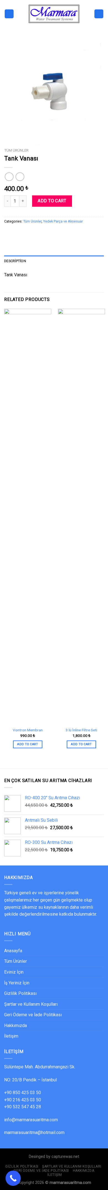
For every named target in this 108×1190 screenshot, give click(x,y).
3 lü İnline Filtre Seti (81, 730)
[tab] (54, 261)
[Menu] (9, 14)
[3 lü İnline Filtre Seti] (81, 516)
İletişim (11, 1036)
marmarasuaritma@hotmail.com (34, 1132)
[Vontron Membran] (27, 516)
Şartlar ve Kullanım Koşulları (31, 1004)
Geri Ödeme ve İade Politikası (33, 1014)
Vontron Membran (28, 730)
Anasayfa (13, 950)
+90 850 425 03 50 (22, 1092)
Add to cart (52, 200)
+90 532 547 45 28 (22, 1106)
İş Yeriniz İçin (16, 982)
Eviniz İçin (14, 972)
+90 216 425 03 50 (22, 1099)
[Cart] (98, 14)
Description (15, 261)
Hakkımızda (15, 1025)
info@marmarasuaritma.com (31, 1119)
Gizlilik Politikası (20, 993)
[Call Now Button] (13, 1178)
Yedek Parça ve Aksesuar (63, 221)
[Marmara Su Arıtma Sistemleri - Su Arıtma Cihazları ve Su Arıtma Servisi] (54, 14)
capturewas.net (65, 1156)
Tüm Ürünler (16, 150)
